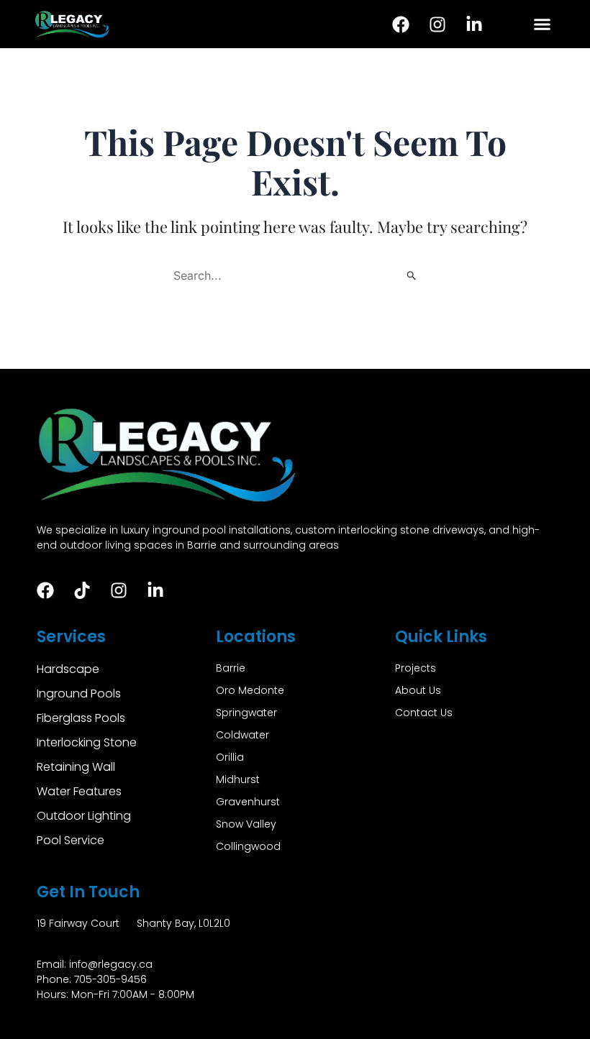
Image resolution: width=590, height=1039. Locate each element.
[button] (542, 24)
